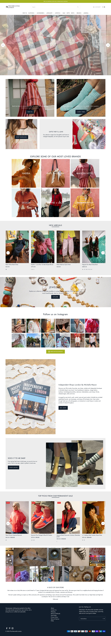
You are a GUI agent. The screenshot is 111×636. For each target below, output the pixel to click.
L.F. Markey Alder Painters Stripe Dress (92, 535)
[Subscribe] (103, 619)
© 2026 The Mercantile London (14, 631)
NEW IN (29, 112)
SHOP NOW (55, 49)
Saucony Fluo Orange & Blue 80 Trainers (41, 535)
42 (6, 540)
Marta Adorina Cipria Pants (63, 264)
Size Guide (53, 615)
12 (84, 540)
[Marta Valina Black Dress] (17, 247)
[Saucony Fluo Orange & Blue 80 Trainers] (42, 517)
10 (82, 540)
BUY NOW (63, 408)
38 (86, 269)
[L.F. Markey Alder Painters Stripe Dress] (93, 517)
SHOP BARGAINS (21, 137)
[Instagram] (12, 628)
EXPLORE (55, 297)
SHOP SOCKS (13, 467)
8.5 (34, 540)
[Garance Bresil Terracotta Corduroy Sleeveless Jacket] (68, 517)
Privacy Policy (54, 617)
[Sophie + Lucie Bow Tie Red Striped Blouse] (42, 247)
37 (84, 269)
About (52, 608)
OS (6, 269)
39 (88, 269)
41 (91, 269)
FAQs (52, 621)
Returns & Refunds (55, 613)
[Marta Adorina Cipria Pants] (68, 247)
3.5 (31, 540)
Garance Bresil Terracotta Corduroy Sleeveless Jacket (68, 535)
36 (82, 269)
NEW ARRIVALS (55, 225)
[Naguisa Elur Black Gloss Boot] (93, 247)
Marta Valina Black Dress (12, 264)
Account (98, 7)
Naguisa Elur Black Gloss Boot (90, 264)
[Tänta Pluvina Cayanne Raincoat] (17, 517)
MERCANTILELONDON (56, 351)
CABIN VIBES (81, 112)
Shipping (53, 612)
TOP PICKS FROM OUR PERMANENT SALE (55, 496)
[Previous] (3, 45)
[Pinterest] (9, 628)
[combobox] (55, 7)
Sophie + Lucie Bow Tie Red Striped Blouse (42, 264)
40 (89, 269)
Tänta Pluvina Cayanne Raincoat (14, 535)
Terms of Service (55, 619)
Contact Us (53, 610)
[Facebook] (7, 628)
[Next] (108, 45)
